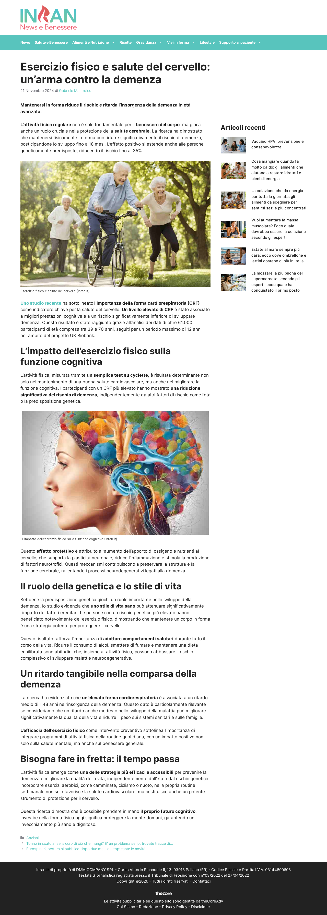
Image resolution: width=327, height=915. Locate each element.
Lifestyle (207, 42)
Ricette (126, 42)
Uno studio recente (40, 303)
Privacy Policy (174, 906)
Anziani (32, 838)
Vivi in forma (178, 42)
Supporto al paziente (237, 42)
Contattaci (201, 881)
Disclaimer (200, 906)
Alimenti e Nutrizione (90, 42)
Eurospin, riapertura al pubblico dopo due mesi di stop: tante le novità (85, 849)
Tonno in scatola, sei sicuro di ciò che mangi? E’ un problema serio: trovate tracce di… (99, 843)
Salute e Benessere (51, 42)
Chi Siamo (126, 906)
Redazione (148, 906)
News (25, 42)
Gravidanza (146, 42)
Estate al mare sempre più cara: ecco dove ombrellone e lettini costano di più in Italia (278, 255)
